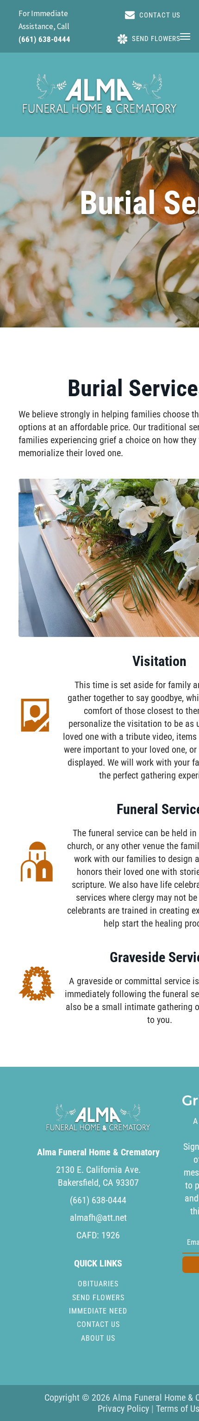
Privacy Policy (123, 1408)
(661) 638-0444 (44, 39)
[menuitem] (98, 1283)
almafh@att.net (98, 1217)
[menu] (185, 36)
